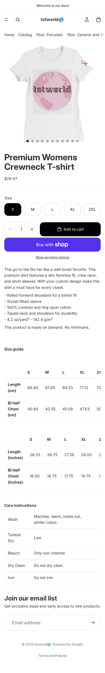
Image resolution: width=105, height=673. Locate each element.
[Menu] (6, 19)
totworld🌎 (42, 644)
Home (9, 34)
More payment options (52, 257)
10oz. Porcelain (49, 34)
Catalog (25, 34)
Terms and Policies (52, 656)
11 (77, 141)
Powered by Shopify (67, 644)
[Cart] (98, 20)
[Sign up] (92, 622)
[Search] (18, 20)
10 (72, 141)
